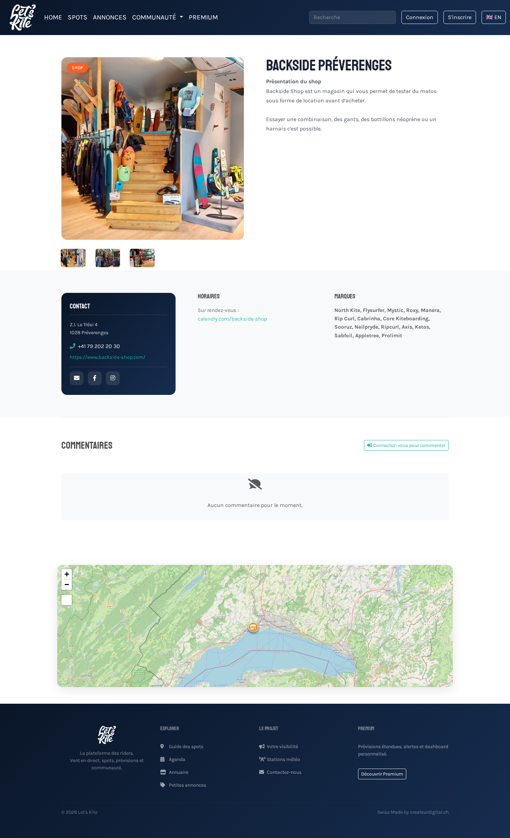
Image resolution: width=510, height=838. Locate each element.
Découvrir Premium (382, 774)
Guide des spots (185, 747)
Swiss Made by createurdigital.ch (413, 812)
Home (53, 17)
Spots (77, 17)
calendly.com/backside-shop (233, 319)
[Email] (77, 378)
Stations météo (283, 759)
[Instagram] (113, 378)
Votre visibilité (282, 747)
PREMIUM (203, 17)
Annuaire (178, 772)
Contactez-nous (284, 772)
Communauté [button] (155, 17)
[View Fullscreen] (66, 600)
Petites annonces (187, 785)
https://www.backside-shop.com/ (107, 357)
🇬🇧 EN (493, 17)
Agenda (176, 759)
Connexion (419, 17)
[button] (247, 622)
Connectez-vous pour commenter (408, 445)
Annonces (110, 17)
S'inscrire (459, 17)
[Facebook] (95, 378)
